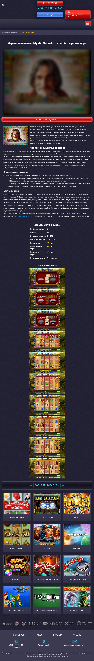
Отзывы (77, 635)
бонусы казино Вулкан (25, 216)
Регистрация (50, 3)
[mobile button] (88, 23)
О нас (39, 635)
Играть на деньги (47, 119)
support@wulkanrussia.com (74, 645)
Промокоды (18, 635)
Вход (50, 14)
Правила (57, 635)
